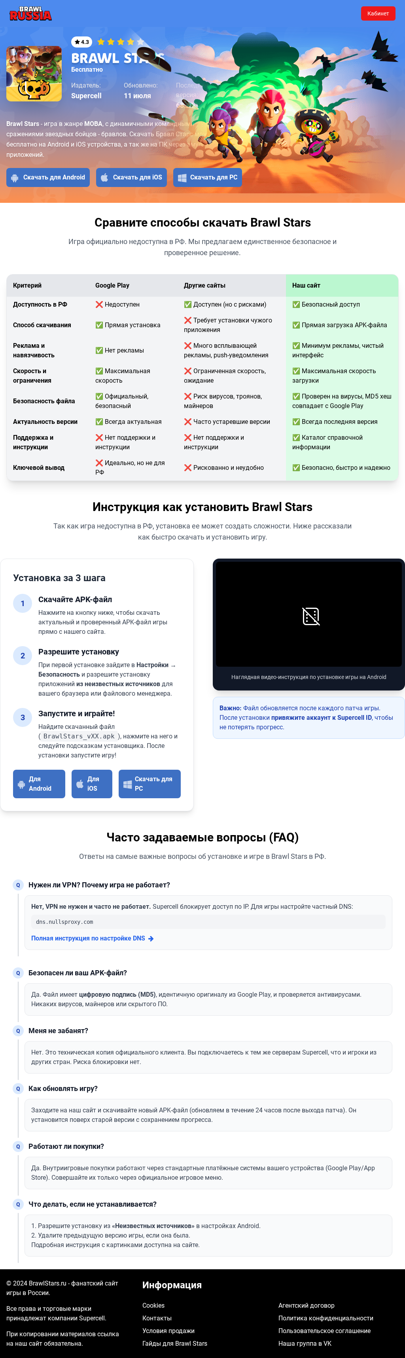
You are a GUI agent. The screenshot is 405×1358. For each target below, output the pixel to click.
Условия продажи (168, 1331)
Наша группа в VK (304, 1343)
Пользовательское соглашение (324, 1331)
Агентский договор (306, 1305)
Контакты (157, 1318)
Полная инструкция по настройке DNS (88, 938)
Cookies (153, 1305)
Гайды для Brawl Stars (174, 1343)
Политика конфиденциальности (325, 1318)
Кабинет (378, 13)
